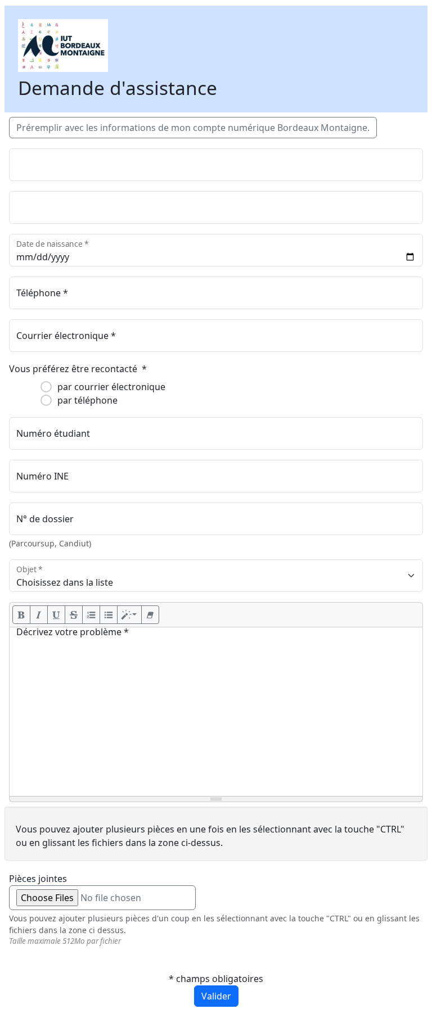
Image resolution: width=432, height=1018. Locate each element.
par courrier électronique (111, 387)
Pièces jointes (38, 878)
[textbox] (216, 711)
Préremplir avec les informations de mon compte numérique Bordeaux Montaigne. (193, 127)
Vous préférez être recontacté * (78, 369)
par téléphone (87, 400)
